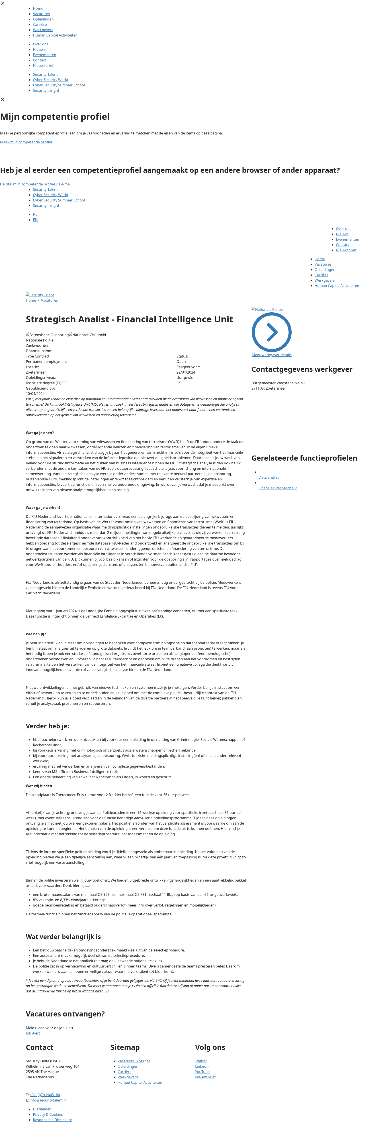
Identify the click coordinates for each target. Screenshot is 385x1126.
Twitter (201, 1061)
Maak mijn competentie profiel (26, 142)
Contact (39, 60)
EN (35, 219)
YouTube (202, 1071)
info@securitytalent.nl (48, 1100)
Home (38, 8)
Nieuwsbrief (43, 65)
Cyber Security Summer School (59, 85)
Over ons (40, 44)
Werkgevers (43, 29)
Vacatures (41, 13)
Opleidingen (43, 19)
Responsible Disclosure (52, 1119)
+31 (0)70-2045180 (45, 1094)
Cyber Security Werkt (50, 79)
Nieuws (39, 49)
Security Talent (45, 74)
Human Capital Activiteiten (55, 35)
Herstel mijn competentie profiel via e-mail (36, 184)
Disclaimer (42, 1109)
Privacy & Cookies (48, 1114)
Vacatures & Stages (134, 1061)
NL (35, 214)
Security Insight (46, 90)
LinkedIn (202, 1066)
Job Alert (33, 1033)
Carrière (40, 24)
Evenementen (44, 54)
